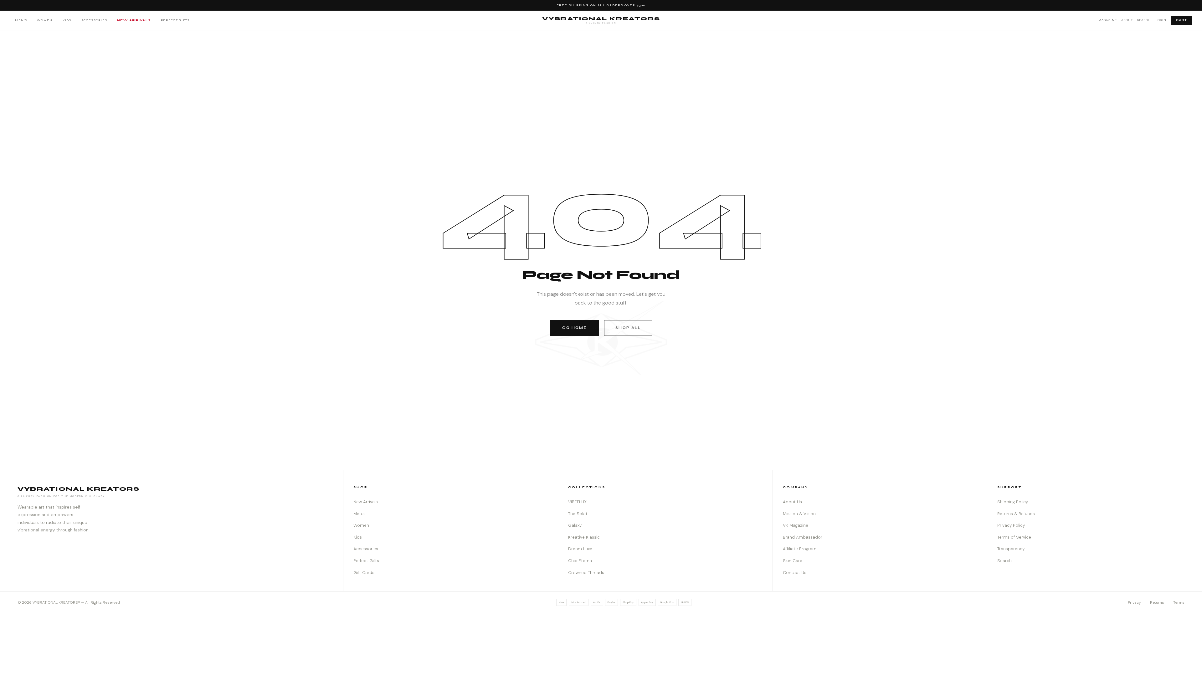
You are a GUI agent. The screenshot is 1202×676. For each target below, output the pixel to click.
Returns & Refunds (1016, 513)
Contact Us (794, 572)
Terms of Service (1014, 537)
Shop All (627, 328)
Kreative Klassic (584, 537)
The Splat (578, 513)
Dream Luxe (580, 548)
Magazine (1107, 20)
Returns (1157, 602)
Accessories (94, 20)
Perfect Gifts (175, 20)
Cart (1181, 20)
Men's (21, 20)
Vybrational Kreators (601, 20)
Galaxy (575, 525)
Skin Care (792, 560)
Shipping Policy (1012, 501)
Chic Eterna (580, 560)
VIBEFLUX (577, 501)
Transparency (1011, 548)
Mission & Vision (799, 513)
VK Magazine (795, 525)
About (1127, 20)
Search (1144, 20)
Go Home (574, 328)
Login (1160, 20)
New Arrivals (134, 20)
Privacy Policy (1011, 525)
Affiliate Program (799, 548)
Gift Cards (363, 572)
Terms (1178, 602)
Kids (67, 20)
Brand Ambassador (802, 537)
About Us (792, 501)
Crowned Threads (586, 572)
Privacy (1134, 602)
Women (44, 20)
